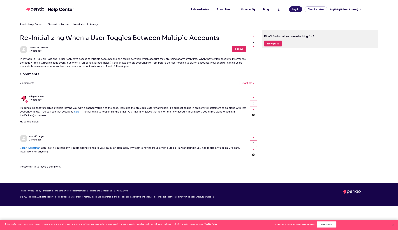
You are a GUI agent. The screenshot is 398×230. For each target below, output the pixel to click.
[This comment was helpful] (253, 98)
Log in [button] (295, 9)
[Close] (393, 224)
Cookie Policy (210, 224)
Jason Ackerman (38, 47)
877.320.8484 (121, 191)
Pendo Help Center (31, 24)
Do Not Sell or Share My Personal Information (295, 224)
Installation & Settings (86, 24)
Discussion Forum (58, 24)
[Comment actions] (253, 114)
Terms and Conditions (101, 191)
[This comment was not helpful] (253, 109)
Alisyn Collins (36, 96)
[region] (199, 225)
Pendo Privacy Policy (30, 191)
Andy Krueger (36, 136)
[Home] (36, 9)
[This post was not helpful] (253, 46)
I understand (326, 224)
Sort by (247, 83)
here (76, 111)
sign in (32, 166)
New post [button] (273, 43)
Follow (239, 48)
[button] (279, 9)
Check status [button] (316, 9)
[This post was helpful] (253, 37)
